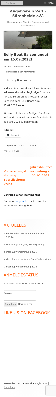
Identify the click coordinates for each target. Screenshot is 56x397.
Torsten (7, 66)
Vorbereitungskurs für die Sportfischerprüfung (28, 259)
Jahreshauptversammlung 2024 (20, 267)
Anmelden (9, 387)
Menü (51, 2)
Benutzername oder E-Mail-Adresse (25, 283)
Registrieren (25, 304)
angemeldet (23, 201)
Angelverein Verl (12, 151)
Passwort (9, 293)
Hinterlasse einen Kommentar (20, 72)
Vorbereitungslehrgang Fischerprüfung (24, 244)
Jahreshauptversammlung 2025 (20, 252)
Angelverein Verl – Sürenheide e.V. (28, 13)
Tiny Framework (24, 383)
